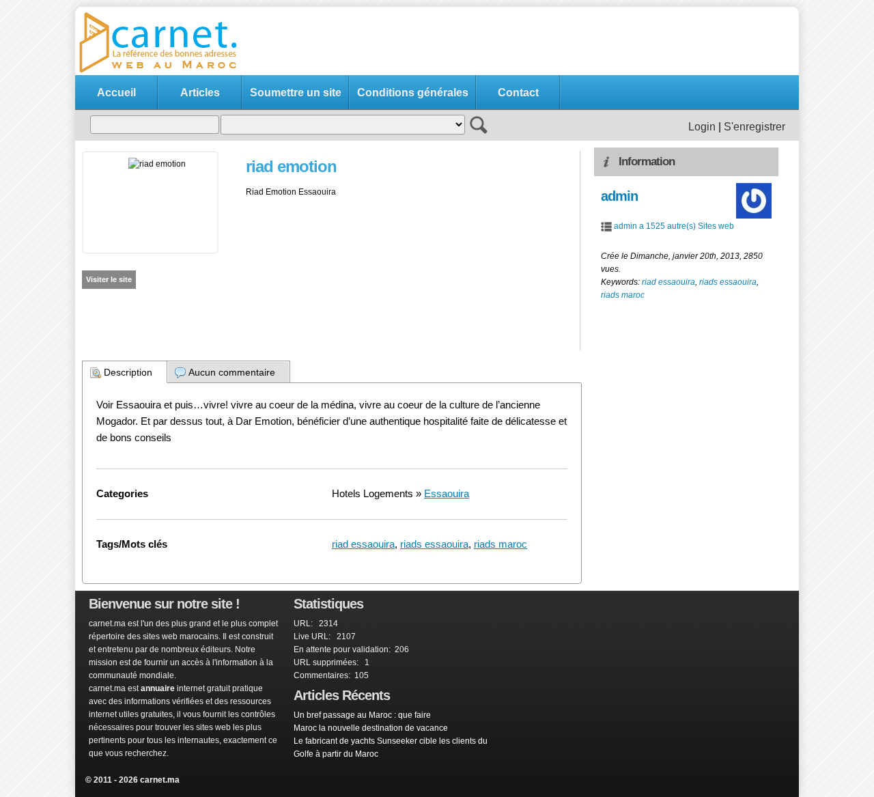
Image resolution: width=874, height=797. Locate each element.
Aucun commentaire (231, 372)
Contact (518, 92)
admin (619, 196)
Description (128, 372)
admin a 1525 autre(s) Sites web (674, 226)
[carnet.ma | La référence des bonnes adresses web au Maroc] (164, 71)
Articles (200, 92)
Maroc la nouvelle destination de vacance (371, 728)
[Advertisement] (543, 41)
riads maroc (500, 544)
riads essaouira (434, 544)
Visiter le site (109, 279)
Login (702, 126)
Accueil (116, 92)
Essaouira (446, 493)
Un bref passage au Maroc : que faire (362, 715)
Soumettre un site (295, 92)
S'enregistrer (754, 126)
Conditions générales (412, 92)
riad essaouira (363, 544)
